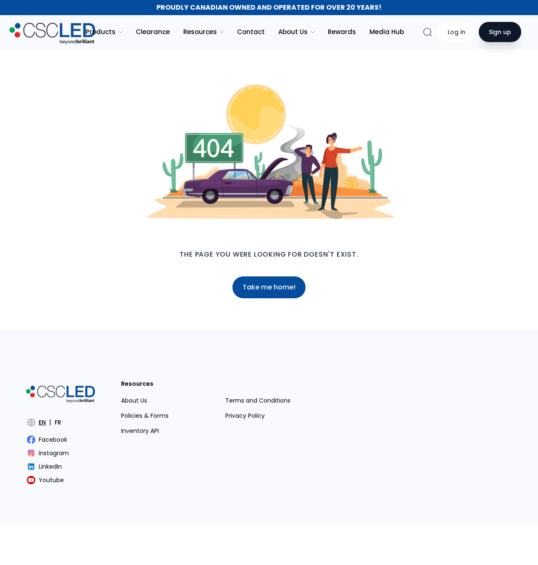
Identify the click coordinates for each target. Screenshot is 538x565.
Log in (456, 32)
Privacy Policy (245, 415)
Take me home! (269, 287)
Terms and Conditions (257, 400)
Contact (251, 31)
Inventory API (140, 431)
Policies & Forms (145, 415)
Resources (200, 31)
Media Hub (386, 31)
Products (101, 31)
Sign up (500, 32)
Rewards (342, 31)
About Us (293, 31)
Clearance (153, 31)
